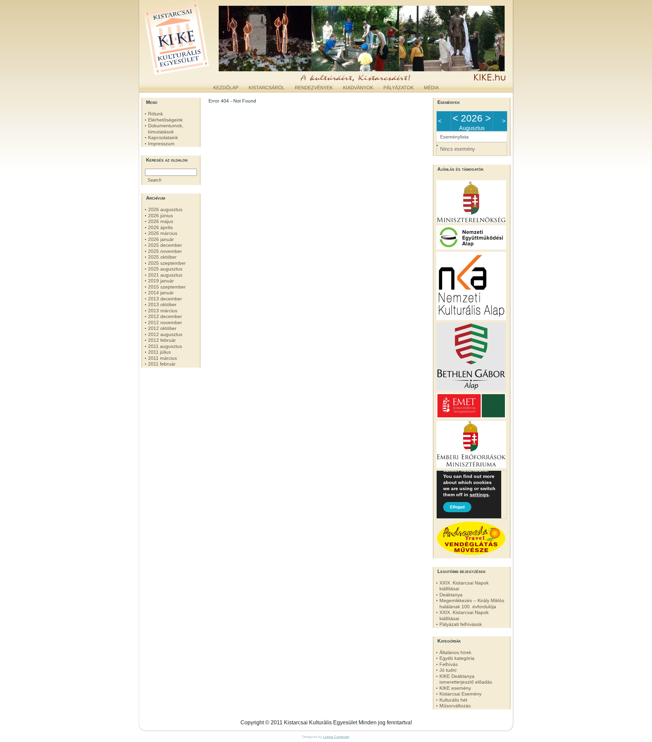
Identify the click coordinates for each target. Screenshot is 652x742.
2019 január (161, 280)
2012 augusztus (165, 334)
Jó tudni (447, 670)
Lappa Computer (336, 737)
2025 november (165, 251)
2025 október (162, 257)
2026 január (161, 239)
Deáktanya (451, 594)
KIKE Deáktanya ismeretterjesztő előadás (465, 679)
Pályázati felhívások (460, 624)
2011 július (159, 352)
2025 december (165, 245)
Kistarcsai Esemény (460, 694)
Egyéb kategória (456, 658)
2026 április (160, 227)
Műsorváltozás (455, 705)
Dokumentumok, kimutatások (165, 128)
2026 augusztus (165, 209)
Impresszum (161, 143)
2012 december (165, 316)
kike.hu (195, 74)
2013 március (162, 310)
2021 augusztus (165, 275)
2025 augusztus (165, 269)
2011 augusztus (165, 346)
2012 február (162, 340)
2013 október (162, 304)
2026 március (162, 233)
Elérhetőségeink (165, 120)
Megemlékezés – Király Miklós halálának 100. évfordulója (471, 603)
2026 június (160, 215)
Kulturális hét (453, 700)
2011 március (162, 358)
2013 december (165, 298)
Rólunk (155, 113)
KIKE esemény (455, 688)
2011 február (162, 364)
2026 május (160, 221)
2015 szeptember (167, 287)
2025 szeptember (167, 263)
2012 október (162, 328)
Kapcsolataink (163, 137)
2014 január (161, 292)
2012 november (165, 322)
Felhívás (448, 664)
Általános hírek (455, 652)
